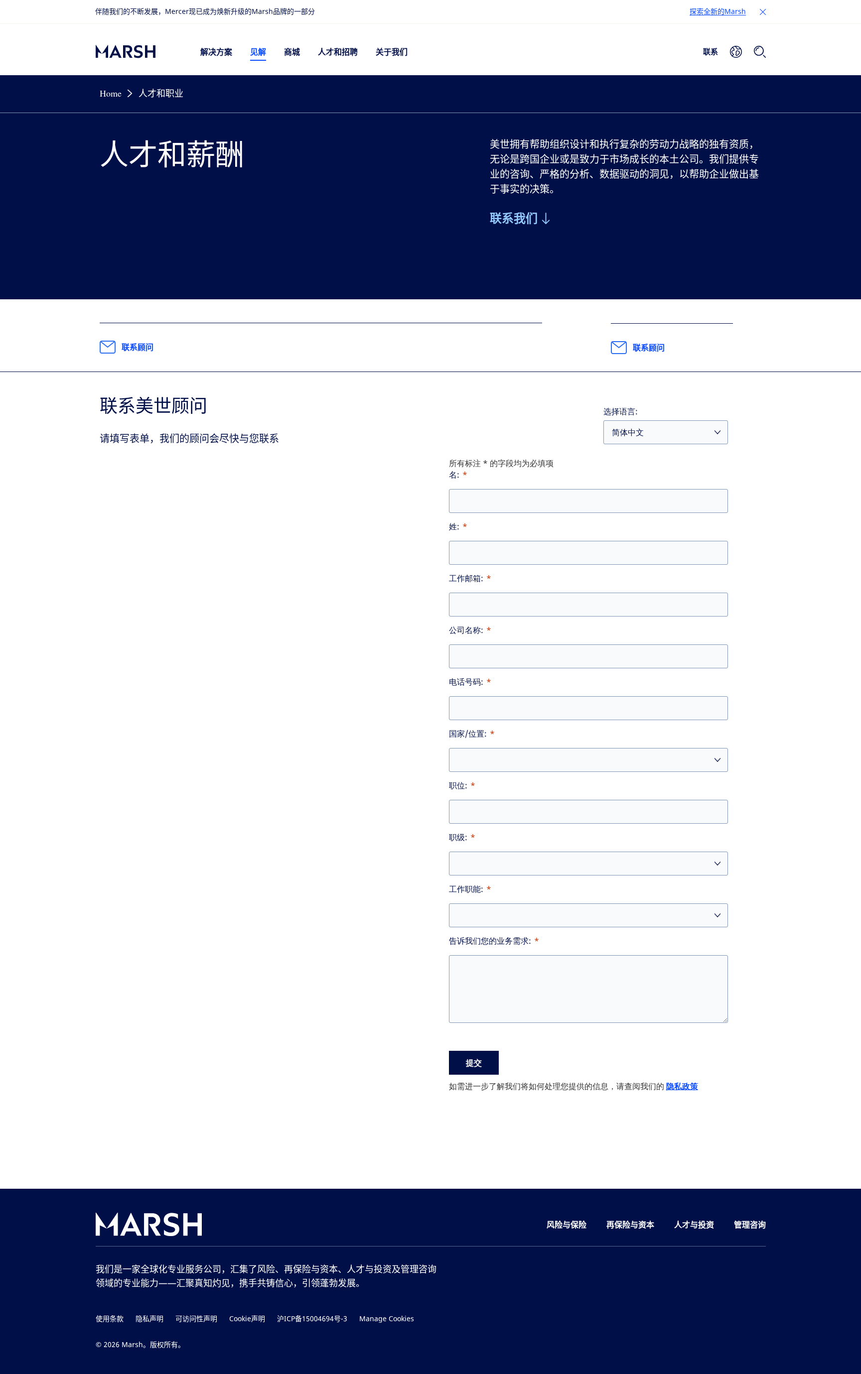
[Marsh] (149, 1226)
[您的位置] (736, 52)
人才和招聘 (338, 51)
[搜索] (760, 52)
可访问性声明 (196, 1319)
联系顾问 (137, 347)
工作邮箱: (466, 578)
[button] (763, 12)
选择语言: (620, 411)
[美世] (138, 51)
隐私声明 (149, 1319)
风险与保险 (566, 1224)
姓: (454, 526)
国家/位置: (468, 734)
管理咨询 (750, 1224)
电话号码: (466, 682)
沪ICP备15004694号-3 (312, 1319)
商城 (292, 51)
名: (454, 475)
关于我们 (392, 51)
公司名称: (466, 630)
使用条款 (110, 1319)
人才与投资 (694, 1224)
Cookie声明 (247, 1319)
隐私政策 (682, 1086)
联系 (710, 51)
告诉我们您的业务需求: (490, 941)
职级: (458, 837)
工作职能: (466, 889)
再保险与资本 (630, 1224)
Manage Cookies (386, 1319)
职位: (458, 785)
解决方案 (216, 51)
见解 (258, 51)
